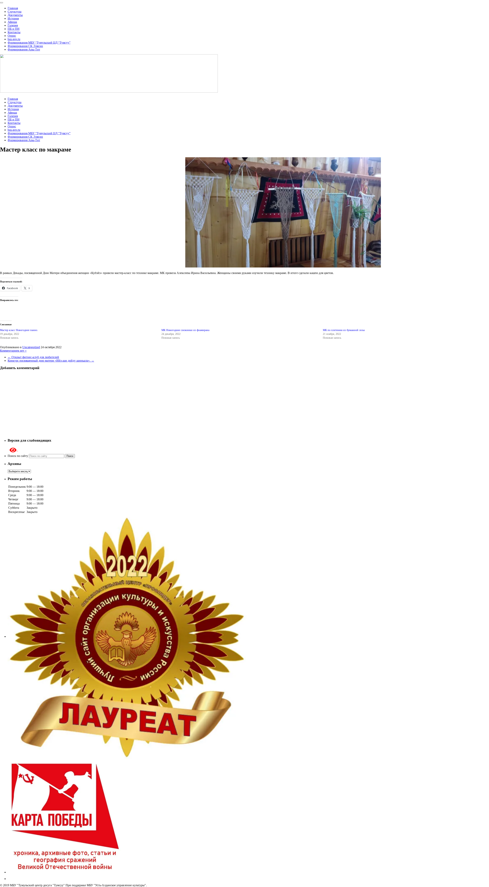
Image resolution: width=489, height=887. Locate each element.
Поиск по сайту (18, 455)
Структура (14, 11)
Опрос (12, 35)
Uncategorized (31, 347)
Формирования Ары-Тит (24, 49)
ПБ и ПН (13, 28)
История (13, 18)
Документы (15, 15)
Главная (13, 8)
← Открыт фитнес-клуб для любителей (33, 357)
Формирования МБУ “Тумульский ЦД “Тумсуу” (39, 42)
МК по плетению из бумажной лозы (344, 330)
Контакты (14, 32)
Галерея (13, 25)
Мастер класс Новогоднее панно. (19, 330)
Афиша (12, 22)
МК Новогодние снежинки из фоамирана (185, 330)
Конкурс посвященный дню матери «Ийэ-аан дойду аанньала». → (51, 360)
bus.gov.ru (14, 39)
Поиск (69, 456)
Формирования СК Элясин (25, 46)
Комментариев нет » (13, 350)
